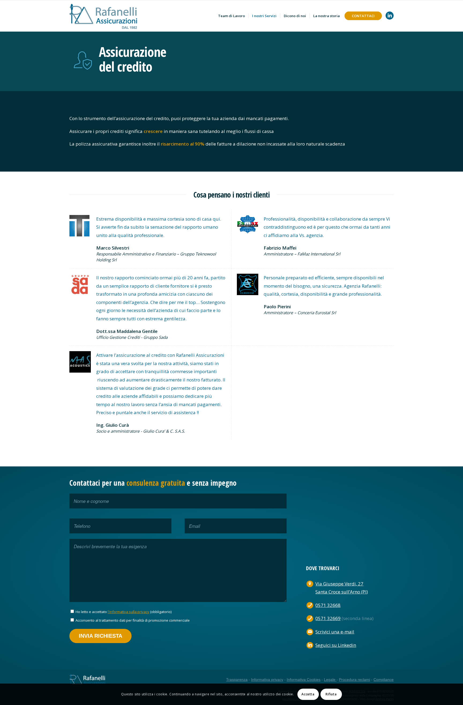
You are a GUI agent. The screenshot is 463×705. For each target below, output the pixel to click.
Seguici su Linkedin (335, 645)
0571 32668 (328, 605)
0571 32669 (328, 618)
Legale (330, 679)
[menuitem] (231, 15)
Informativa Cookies (303, 679)
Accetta (307, 694)
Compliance (384, 679)
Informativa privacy (267, 679)
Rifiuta (331, 694)
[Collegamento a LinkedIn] (390, 16)
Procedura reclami (354, 679)
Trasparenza (237, 679)
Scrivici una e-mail (334, 632)
